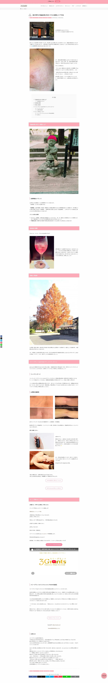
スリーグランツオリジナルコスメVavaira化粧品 (45, 113)
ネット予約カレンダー (39, 111)
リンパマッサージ (40, 108)
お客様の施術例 (45, 17)
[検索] (87, 3)
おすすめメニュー (35, 17)
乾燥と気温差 (38, 104)
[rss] (85, 3)
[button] (33, 677)
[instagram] (84, 3)
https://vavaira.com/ (56, 625)
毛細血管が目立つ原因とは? (40, 99)
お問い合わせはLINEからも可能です (54, 488)
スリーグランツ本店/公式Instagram (54, 544)
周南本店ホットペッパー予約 (35, 511)
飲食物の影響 (38, 103)
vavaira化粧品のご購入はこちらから (54, 480)
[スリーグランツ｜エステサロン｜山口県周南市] (23, 6)
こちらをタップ (44, 533)
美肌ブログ (49, 17)
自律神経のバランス (40, 101)
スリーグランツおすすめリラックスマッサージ (44, 106)
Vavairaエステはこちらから (54, 617)
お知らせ (38, 114)
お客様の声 (40, 17)
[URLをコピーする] (75, 677)
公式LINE (57, 1)
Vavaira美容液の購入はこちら (54, 628)
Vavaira (31, 17)
